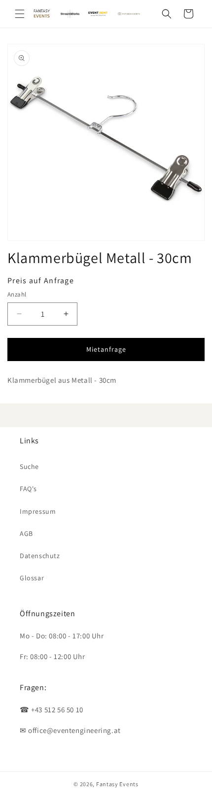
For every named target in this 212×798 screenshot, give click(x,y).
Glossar (32, 577)
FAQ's (28, 488)
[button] (20, 14)
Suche (29, 466)
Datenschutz (40, 555)
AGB (26, 533)
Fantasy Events (117, 784)
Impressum (38, 511)
